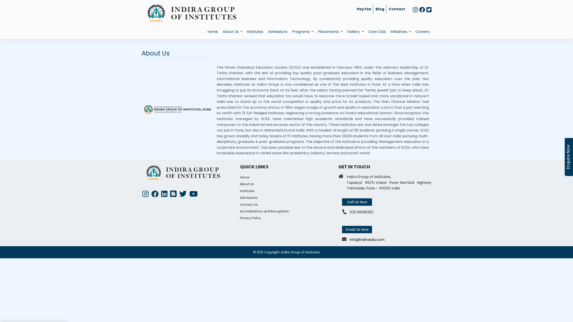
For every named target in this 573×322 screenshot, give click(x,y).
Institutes (255, 31)
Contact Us (249, 204)
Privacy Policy (250, 218)
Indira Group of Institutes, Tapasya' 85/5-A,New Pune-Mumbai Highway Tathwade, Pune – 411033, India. (389, 182)
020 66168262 (361, 212)
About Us (247, 184)
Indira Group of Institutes (300, 252)
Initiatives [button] (399, 31)
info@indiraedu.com (367, 239)
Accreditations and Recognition (264, 211)
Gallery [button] (354, 31)
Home (212, 31)
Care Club (377, 31)
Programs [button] (301, 31)
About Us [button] (231, 31)
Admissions (277, 31)
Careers (422, 31)
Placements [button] (329, 31)
